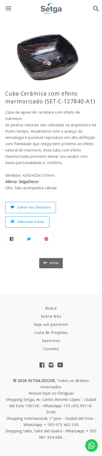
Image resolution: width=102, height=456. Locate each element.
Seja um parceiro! (51, 324)
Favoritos (51, 340)
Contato (51, 349)
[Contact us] (91, 445)
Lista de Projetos (51, 332)
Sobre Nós (51, 316)
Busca (51, 308)
